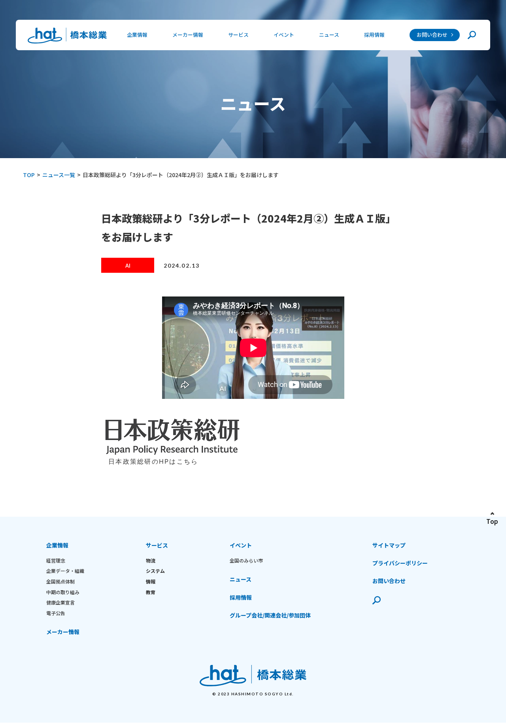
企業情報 (57, 545)
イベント (241, 545)
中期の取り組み (62, 592)
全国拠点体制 (60, 581)
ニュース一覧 (58, 175)
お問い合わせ (432, 34)
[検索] (472, 35)
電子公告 (55, 613)
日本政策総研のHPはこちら (153, 461)
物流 (150, 560)
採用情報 (374, 34)
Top (492, 521)
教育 (150, 592)
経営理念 (55, 560)
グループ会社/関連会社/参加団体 (270, 615)
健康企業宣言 (60, 602)
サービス (157, 545)
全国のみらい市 (246, 560)
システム (155, 570)
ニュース (329, 34)
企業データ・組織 (65, 570)
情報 (150, 581)
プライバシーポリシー (400, 563)
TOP (29, 175)
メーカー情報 (187, 34)
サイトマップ (389, 545)
